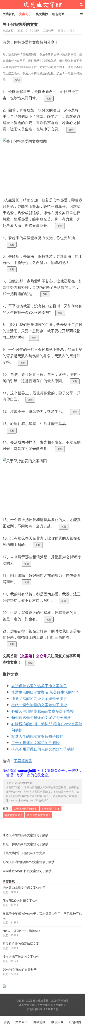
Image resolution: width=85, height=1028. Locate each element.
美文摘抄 (42, 14)
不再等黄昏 (23, 760)
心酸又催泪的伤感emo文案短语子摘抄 (42, 711)
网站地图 (63, 1000)
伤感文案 (8, 30)
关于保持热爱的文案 (20, 24)
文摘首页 (9, 14)
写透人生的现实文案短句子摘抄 (37, 736)
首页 (7, 1022)
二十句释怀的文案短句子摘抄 (35, 742)
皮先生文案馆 (42, 4)
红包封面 (58, 14)
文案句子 (25, 14)
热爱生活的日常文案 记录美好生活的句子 (45, 692)
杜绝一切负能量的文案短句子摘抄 (39, 704)
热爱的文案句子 (13, 815)
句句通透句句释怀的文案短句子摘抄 (41, 717)
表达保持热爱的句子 (39, 815)
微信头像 (57, 1022)
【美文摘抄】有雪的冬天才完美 (24, 853)
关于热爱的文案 (50, 808)
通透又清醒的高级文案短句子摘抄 (39, 698)
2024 (54, 1000)
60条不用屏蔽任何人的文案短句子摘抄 (43, 749)
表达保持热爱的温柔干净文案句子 (39, 685)
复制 (17, 79)
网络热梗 (39, 1022)
